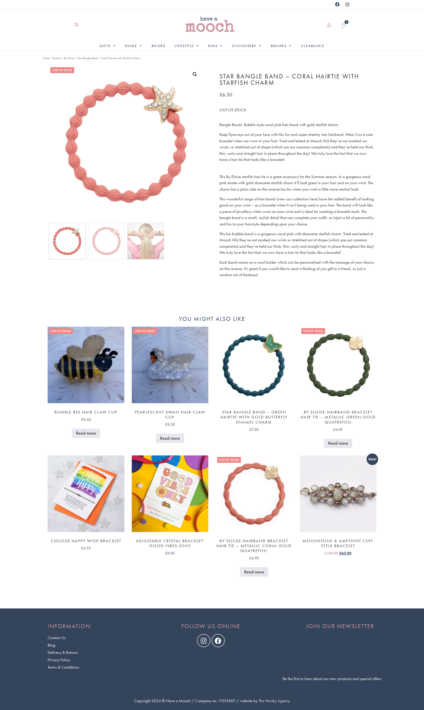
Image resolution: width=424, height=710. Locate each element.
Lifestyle (184, 46)
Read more (86, 433)
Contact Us (57, 637)
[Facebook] (337, 4)
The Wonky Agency (274, 700)
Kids (213, 46)
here (313, 199)
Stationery (244, 46)
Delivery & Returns (63, 652)
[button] (76, 25)
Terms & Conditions (63, 667)
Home (131, 46)
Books (159, 46)
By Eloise (69, 58)
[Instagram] (347, 4)
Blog (51, 645)
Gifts (105, 46)
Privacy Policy (59, 659)
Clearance (313, 46)
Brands (279, 46)
